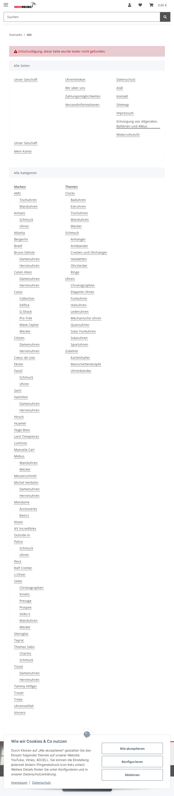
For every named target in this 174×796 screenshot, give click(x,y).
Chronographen (31, 587)
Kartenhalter (80, 357)
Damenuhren (29, 259)
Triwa (18, 699)
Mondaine (21, 502)
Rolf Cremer (23, 568)
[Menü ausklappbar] (6, 3)
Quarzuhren (80, 325)
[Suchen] (165, 17)
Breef (18, 246)
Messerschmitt (25, 476)
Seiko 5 (24, 614)
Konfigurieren (132, 762)
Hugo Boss (22, 430)
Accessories (28, 509)
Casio (18, 292)
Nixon (18, 522)
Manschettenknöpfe (86, 364)
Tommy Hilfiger (25, 686)
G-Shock (25, 311)
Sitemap (122, 104)
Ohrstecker (79, 265)
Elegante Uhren (82, 292)
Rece (17, 561)
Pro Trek (25, 318)
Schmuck (26, 219)
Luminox (20, 443)
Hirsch (19, 417)
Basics (24, 515)
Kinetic (24, 594)
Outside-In (22, 535)
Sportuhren (79, 344)
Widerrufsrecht (128, 134)
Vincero (19, 712)
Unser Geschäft (25, 79)
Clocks (70, 193)
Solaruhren (79, 338)
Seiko (18, 581)
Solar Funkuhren (83, 331)
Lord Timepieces (26, 436)
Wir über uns (75, 88)
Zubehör (71, 351)
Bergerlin (21, 239)
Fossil (18, 371)
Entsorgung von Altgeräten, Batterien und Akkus (137, 123)
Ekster (18, 364)
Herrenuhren (29, 265)
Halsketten (79, 259)
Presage (25, 601)
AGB (119, 88)
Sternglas (21, 633)
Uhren (24, 226)
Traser (19, 693)
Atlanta (19, 233)
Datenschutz (41, 782)
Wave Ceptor (29, 325)
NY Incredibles (25, 528)
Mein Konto (22, 151)
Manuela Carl (24, 449)
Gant (17, 390)
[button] (129, 5)
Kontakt (122, 96)
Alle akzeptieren (132, 748)
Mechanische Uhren (86, 318)
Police (18, 541)
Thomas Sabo (24, 647)
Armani (19, 213)
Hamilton (21, 397)
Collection (26, 298)
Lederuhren (80, 311)
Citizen (19, 338)
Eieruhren (78, 206)
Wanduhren (28, 206)
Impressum (19, 782)
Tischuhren (28, 200)
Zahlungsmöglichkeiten (83, 96)
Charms (25, 653)
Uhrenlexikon (75, 79)
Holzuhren (79, 305)
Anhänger (78, 239)
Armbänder (79, 246)
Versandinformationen (82, 104)
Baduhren (78, 200)
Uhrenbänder (81, 371)
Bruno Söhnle (24, 252)
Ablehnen (132, 775)
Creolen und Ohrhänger (89, 252)
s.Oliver (20, 574)
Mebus (19, 456)
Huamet (20, 423)
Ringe (75, 272)
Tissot (18, 666)
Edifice (24, 305)
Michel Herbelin (26, 482)
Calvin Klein (23, 272)
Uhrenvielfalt (24, 706)
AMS (17, 193)
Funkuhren (79, 298)
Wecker (25, 331)
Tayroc (19, 640)
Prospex (25, 607)
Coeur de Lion (24, 357)
